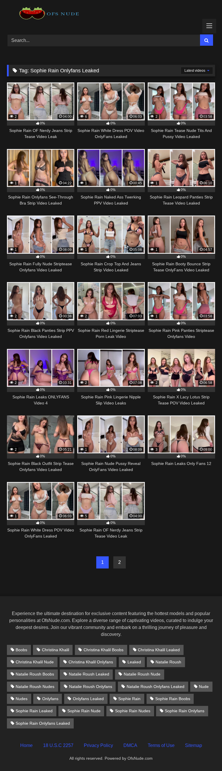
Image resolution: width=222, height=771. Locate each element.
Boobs (21, 649)
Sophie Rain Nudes (132, 711)
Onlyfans (50, 698)
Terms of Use (161, 745)
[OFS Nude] (111, 15)
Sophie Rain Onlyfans (184, 711)
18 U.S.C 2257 (58, 745)
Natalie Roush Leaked (89, 674)
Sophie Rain (129, 698)
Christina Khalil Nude (35, 662)
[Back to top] (204, 753)
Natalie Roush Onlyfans (90, 686)
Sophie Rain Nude (84, 711)
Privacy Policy (98, 745)
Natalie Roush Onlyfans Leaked (155, 686)
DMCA (130, 745)
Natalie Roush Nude (142, 674)
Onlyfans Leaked (88, 698)
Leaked (134, 662)
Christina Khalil (55, 649)
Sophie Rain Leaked (34, 711)
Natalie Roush (168, 662)
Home (26, 745)
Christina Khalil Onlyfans (91, 662)
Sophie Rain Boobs (172, 698)
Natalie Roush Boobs (35, 674)
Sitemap (193, 745)
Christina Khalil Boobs (103, 649)
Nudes (21, 698)
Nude (204, 686)
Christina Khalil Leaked (159, 649)
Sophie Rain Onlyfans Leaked (43, 723)
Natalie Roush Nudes (35, 686)
